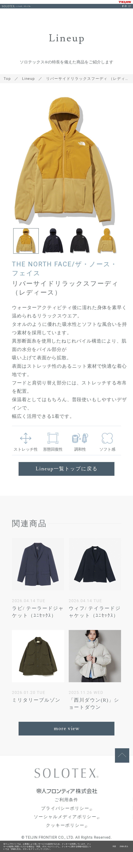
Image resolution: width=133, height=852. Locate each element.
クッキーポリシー (65, 825)
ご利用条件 (66, 800)
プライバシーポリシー (65, 808)
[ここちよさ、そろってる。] (8, 6)
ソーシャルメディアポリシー (65, 817)
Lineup (28, 78)
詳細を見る (124, 846)
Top (7, 78)
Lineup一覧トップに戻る (67, 469)
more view (67, 728)
